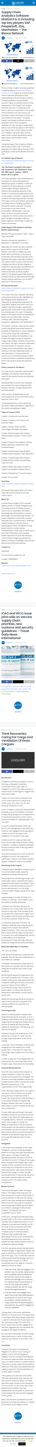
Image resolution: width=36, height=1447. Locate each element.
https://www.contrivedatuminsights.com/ (16, 566)
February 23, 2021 (21, 38)
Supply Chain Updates (13, 8)
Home (3, 8)
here (3, 1341)
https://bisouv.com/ (8, 574)
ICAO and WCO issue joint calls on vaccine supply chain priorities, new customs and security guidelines (16, 688)
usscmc (9, 38)
